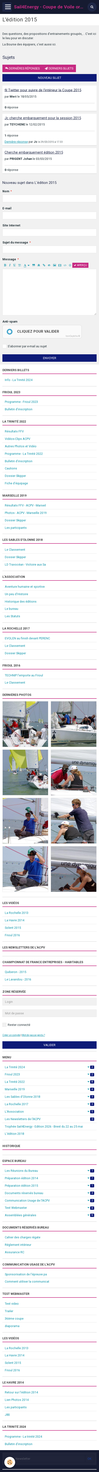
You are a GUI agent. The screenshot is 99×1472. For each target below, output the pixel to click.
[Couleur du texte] (26, 265)
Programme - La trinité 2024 (23, 1436)
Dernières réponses (24, 68)
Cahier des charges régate (22, 1237)
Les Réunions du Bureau (49, 1171)
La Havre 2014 (14, 920)
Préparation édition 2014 (49, 1178)
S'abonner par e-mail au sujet (27, 346)
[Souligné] (14, 265)
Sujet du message (15, 242)
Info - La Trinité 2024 (18, 380)
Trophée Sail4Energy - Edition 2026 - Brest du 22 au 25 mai (44, 1126)
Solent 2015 (13, 927)
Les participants (16, 528)
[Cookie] (9, 1462)
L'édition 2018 (14, 1133)
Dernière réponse (16, 141)
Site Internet (11, 225)
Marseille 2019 (49, 1089)
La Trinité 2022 (49, 1082)
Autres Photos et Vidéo (21, 446)
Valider (49, 1045)
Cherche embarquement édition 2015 (34, 152)
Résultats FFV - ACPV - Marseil (25, 505)
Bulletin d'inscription (18, 409)
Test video (12, 1303)
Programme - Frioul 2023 (21, 402)
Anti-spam (9, 321)
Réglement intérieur (18, 1245)
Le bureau (11, 609)
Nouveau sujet (49, 78)
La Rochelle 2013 (16, 913)
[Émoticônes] (70, 265)
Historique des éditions (21, 601)
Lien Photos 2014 (17, 1400)
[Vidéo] (59, 265)
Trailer (9, 1311)
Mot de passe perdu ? (33, 1035)
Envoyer (49, 358)
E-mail (7, 208)
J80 (7, 1414)
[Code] (65, 265)
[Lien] (44, 265)
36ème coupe (14, 1318)
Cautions (11, 468)
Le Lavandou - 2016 (18, 979)
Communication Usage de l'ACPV (49, 1200)
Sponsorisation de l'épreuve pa (26, 1274)
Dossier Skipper (15, 476)
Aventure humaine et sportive (25, 586)
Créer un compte (11, 1035)
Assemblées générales (49, 1215)
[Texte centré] (39, 265)
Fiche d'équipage (16, 483)
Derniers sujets (60, 68)
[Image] (54, 265)
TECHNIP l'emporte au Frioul (24, 675)
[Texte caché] (49, 265)
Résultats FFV (14, 431)
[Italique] (9, 265)
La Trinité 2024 (49, 1067)
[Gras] (4, 265)
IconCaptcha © (73, 336)
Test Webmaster (49, 1208)
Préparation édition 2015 (49, 1185)
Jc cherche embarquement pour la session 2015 (43, 118)
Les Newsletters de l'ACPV (49, 1119)
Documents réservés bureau (49, 1193)
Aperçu (81, 265)
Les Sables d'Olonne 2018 (49, 1096)
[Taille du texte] (19, 265)
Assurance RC (14, 1252)
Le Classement (15, 549)
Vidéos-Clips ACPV (17, 439)
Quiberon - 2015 (15, 972)
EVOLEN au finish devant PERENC (27, 638)
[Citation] (33, 265)
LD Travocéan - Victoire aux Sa (25, 564)
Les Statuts (12, 616)
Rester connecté (19, 1025)
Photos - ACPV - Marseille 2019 (26, 513)
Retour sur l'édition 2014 (21, 1392)
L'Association (49, 1111)
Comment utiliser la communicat (27, 1281)
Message (9, 259)
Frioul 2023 (49, 1074)
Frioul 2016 (12, 935)
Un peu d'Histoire (16, 594)
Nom (5, 191)
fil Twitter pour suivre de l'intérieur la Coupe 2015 (43, 90)
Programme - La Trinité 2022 (24, 453)
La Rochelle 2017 (49, 1104)
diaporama (12, 1326)
